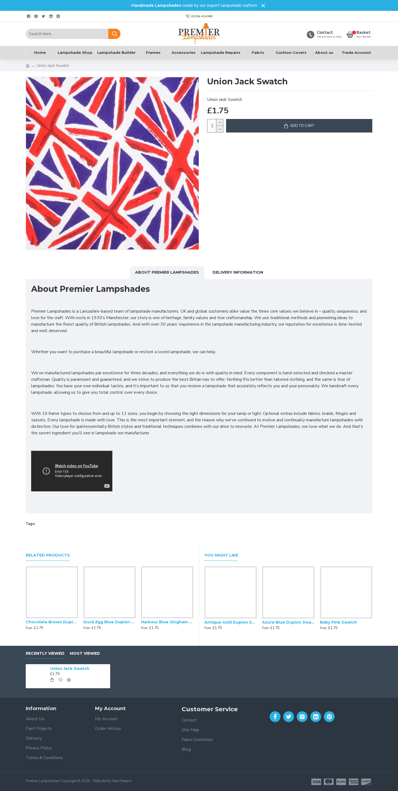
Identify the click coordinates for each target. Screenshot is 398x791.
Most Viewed (85, 653)
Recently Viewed (45, 653)
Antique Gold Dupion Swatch (230, 622)
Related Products (48, 555)
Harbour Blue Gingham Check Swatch (167, 622)
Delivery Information (238, 272)
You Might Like (221, 555)
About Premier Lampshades (167, 272)
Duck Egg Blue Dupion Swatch (109, 622)
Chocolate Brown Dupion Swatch (52, 622)
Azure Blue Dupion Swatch (288, 622)
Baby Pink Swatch (338, 622)
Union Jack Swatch (69, 668)
